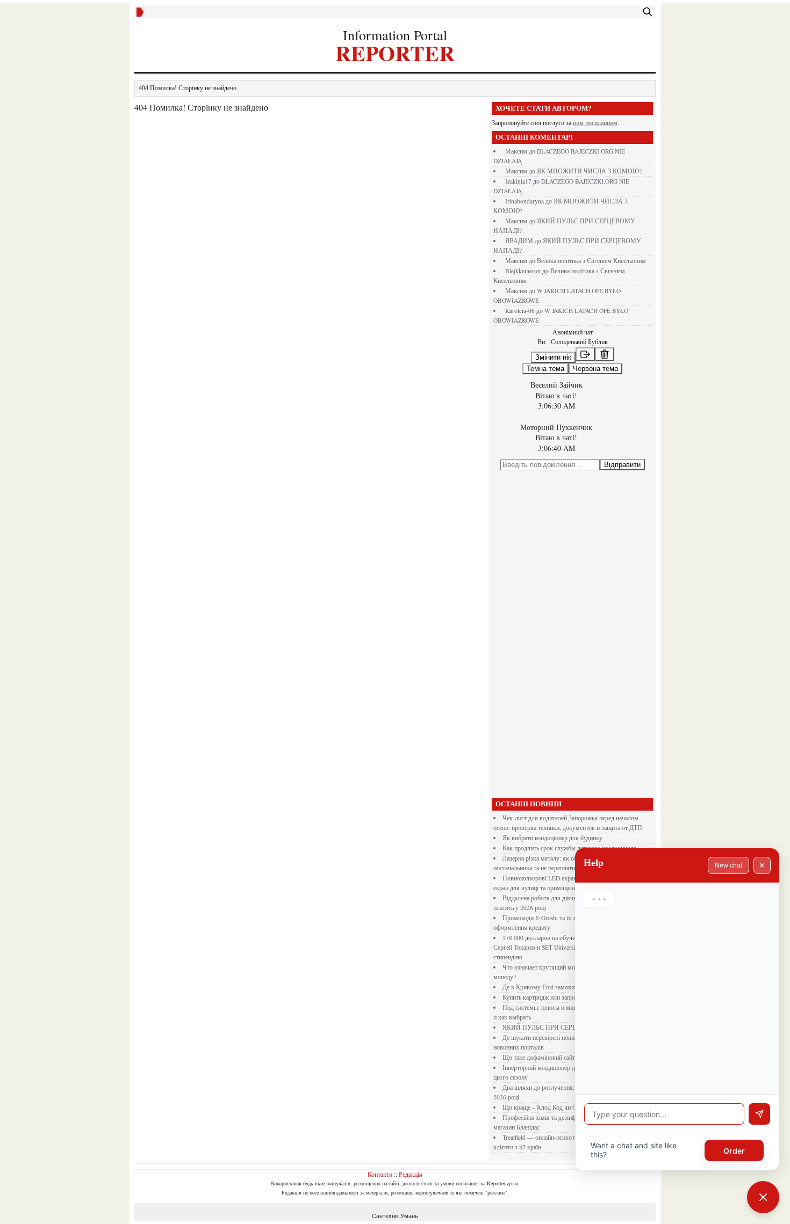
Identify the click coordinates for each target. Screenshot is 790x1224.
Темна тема (545, 369)
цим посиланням (595, 123)
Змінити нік (553, 357)
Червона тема (595, 369)
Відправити (622, 465)
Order (734, 1150)
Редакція (410, 1174)
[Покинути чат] (585, 354)
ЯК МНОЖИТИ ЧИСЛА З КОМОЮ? (589, 171)
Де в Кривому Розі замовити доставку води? (562, 987)
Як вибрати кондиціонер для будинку (552, 838)
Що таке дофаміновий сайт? (540, 1057)
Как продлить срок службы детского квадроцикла (569, 848)
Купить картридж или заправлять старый (557, 997)
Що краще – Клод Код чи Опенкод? (550, 1107)
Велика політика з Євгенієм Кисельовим (591, 261)
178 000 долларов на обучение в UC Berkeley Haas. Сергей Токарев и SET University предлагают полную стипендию (565, 947)
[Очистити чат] (604, 354)
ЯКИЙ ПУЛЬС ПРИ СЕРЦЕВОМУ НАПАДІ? (566, 1027)
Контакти (380, 1174)
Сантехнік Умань (395, 1216)
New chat (728, 865)
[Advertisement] (572, 634)
